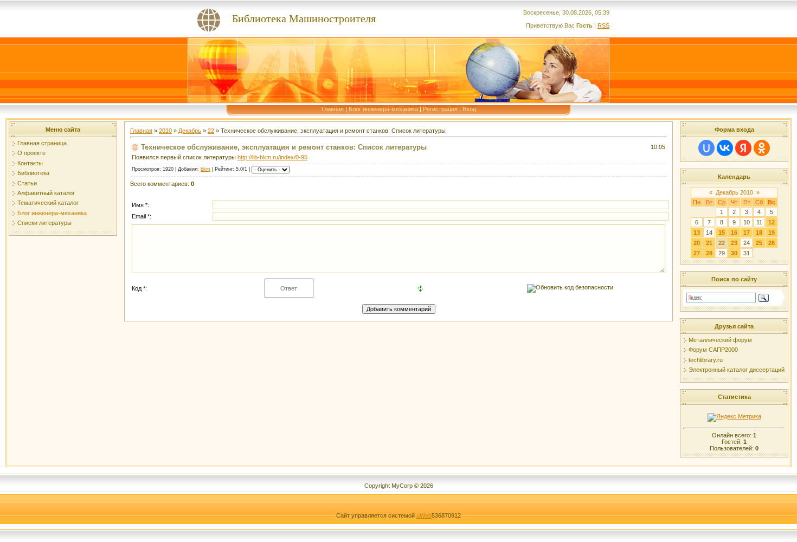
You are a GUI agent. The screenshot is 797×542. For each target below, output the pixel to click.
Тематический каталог (48, 202)
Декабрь (189, 130)
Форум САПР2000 (713, 349)
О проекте (31, 153)
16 (734, 232)
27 (696, 253)
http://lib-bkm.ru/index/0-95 (272, 157)
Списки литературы (44, 223)
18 (759, 232)
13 (696, 232)
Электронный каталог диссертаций (737, 369)
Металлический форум (720, 340)
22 (211, 130)
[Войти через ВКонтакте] (725, 148)
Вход (469, 109)
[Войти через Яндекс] (743, 148)
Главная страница (42, 143)
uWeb (424, 515)
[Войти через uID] (706, 148)
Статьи (27, 183)
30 (734, 253)
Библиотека (33, 173)
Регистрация (440, 109)
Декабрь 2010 (734, 192)
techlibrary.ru (706, 360)
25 (759, 243)
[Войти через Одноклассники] (762, 148)
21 (709, 243)
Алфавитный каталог (46, 193)
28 (709, 253)
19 (771, 232)
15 (721, 232)
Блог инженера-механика (383, 109)
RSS (603, 25)
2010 (165, 130)
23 (734, 243)
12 (771, 222)
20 (696, 243)
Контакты (30, 163)
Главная (333, 109)
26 (771, 243)
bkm (205, 169)
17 (746, 232)
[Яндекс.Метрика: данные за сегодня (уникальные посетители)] (734, 417)
